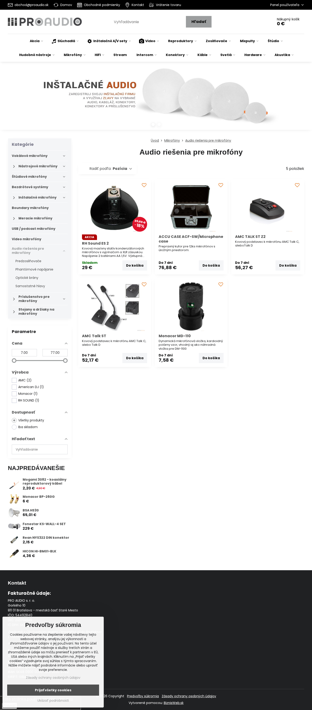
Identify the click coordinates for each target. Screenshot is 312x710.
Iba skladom (28, 427)
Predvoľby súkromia (143, 696)
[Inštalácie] (156, 99)
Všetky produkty (31, 420)
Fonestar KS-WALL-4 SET (44, 524)
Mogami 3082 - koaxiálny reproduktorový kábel (45, 481)
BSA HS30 (31, 510)
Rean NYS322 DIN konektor (46, 537)
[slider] (14, 360)
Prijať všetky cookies (53, 690)
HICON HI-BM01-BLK (39, 551)
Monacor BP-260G (39, 496)
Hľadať (198, 21)
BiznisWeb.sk (174, 703)
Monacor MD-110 (175, 336)
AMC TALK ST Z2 (250, 236)
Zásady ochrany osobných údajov (189, 696)
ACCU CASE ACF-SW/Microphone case (191, 239)
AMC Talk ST (94, 336)
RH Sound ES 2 (95, 243)
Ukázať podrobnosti (53, 700)
